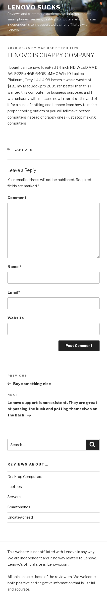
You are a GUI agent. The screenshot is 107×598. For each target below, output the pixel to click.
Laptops (23, 149)
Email (13, 292)
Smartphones (18, 507)
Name (14, 267)
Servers (14, 497)
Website (15, 318)
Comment (16, 198)
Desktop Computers (24, 476)
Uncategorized (20, 517)
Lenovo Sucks (33, 7)
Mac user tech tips (58, 48)
